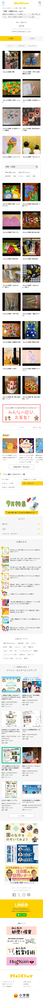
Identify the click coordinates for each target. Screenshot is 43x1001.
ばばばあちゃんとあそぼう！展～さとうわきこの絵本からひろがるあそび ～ (11, 731)
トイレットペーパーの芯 (9, 654)
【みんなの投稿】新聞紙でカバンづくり (31, 369)
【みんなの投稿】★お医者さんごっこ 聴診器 (11, 129)
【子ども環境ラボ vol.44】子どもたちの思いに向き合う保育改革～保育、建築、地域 (11, 767)
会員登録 (26, 984)
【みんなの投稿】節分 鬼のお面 (30, 232)
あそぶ (5, 524)
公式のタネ (21, 46)
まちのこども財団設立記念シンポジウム (31, 730)
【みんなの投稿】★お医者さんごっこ (31, 101)
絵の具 (28, 176)
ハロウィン (17, 647)
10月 (11, 651)
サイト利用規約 (7, 986)
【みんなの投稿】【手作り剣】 (10, 313)
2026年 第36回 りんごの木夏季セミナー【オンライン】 (31, 801)
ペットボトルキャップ (25, 651)
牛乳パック (31, 654)
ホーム (4, 8)
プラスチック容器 (8, 658)
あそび (9, 8)
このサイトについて (8, 982)
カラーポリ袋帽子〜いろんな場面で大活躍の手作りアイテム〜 (9, 457)
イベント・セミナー (10, 534)
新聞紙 (35, 651)
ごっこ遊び (15, 8)
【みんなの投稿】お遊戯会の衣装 (11, 342)
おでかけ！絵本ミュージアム (9, 800)
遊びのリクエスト (7, 984)
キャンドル (19, 658)
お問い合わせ (27, 982)
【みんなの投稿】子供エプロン (10, 232)
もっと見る (21, 816)
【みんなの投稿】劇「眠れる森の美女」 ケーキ (11, 398)
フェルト (21, 176)
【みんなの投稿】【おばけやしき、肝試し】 (10, 286)
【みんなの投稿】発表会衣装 (10, 259)
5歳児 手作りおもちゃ (24, 172)
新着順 (32, 38)
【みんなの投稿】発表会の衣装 (30, 342)
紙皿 (34, 176)
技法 (15, 176)
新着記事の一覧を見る (22, 467)
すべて (10, 46)
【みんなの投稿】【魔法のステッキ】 (31, 314)
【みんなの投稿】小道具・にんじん (11, 101)
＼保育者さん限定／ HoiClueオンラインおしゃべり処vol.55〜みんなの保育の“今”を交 (11, 697)
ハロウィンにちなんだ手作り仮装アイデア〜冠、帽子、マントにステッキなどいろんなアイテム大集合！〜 (26, 459)
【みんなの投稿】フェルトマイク (11, 157)
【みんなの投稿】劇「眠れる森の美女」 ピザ (31, 398)
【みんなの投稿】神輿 (8, 72)
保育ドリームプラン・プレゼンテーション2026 (31, 767)
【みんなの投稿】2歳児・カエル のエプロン (11, 204)
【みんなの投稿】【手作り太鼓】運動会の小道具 (31, 72)
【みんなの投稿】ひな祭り (9, 368)
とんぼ (5, 651)
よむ (4, 529)
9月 (16, 651)
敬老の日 (30, 647)
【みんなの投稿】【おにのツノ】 (31, 157)
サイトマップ (27, 986)
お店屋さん (22, 654)
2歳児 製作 (8, 176)
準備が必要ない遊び (10, 172)
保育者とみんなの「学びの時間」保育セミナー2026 (31, 696)
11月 (24, 647)
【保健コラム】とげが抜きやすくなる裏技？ (22, 594)
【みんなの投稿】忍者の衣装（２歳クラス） (31, 204)
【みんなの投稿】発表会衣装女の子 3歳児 (31, 129)
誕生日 (26, 658)
